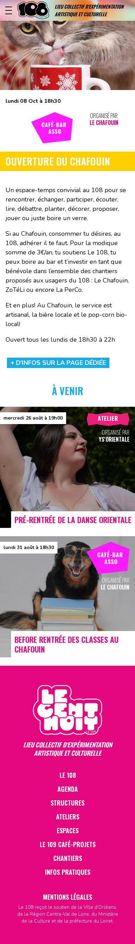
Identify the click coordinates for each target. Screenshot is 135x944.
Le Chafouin (104, 122)
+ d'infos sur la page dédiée (58, 363)
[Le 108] (33, 10)
